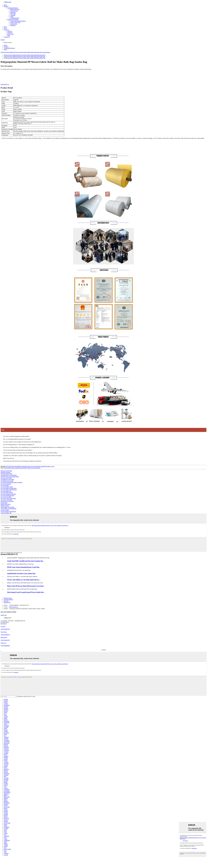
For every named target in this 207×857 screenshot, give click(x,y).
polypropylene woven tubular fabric (10, 476)
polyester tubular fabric (6, 473)
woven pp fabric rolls (6, 513)
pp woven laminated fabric (7, 495)
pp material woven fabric (7, 481)
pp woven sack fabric (6, 497)
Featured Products (8, 599)
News (5, 26)
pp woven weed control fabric (8, 498)
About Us (6, 29)
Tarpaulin (12, 15)
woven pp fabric (5, 510)
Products (6, 6)
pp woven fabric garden (7, 486)
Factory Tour (10, 34)
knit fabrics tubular (5, 472)
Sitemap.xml (7, 602)
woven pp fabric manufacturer (8, 511)
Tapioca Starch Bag (15, 22)
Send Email (4, 623)
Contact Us (7, 37)
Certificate (9, 32)
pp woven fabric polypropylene (9, 489)
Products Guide (8, 598)
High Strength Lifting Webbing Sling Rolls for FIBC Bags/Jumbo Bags (22, 468)
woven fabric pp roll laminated (8, 508)
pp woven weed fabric (6, 500)
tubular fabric (4, 502)
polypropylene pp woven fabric (9, 475)
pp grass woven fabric (6, 478)
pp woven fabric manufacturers (8, 488)
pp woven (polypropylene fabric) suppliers (11, 482)
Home (5, 5)
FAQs (5, 28)
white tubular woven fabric (7, 507)
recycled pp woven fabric (7, 501)
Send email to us (5, 84)
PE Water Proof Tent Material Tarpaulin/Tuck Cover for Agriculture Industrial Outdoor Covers (30, 466)
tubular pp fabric (5, 505)
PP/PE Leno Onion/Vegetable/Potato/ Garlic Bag (23, 567)
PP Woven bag (14, 10)
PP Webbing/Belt (14, 18)
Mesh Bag (13, 12)
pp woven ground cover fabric (8, 494)
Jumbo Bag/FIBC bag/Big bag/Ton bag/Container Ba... (25, 561)
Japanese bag (13, 24)
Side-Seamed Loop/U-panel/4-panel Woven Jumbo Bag (25, 592)
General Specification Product (18, 21)
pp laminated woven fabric (7, 479)
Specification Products (13, 19)
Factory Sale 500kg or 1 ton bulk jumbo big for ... (23, 579)
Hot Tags (6, 601)
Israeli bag (13, 25)
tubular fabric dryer (5, 504)
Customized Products (12, 8)
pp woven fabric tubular (7, 492)
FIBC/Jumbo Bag (14, 9)
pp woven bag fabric (6, 484)
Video (8, 35)
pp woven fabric (5, 485)
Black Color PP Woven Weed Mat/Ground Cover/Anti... (25, 586)
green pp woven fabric (6, 470)
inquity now (4, 615)
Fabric (12, 16)
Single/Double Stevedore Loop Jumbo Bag (21, 573)
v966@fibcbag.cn (13, 607)
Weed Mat (13, 13)
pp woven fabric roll (6, 491)
